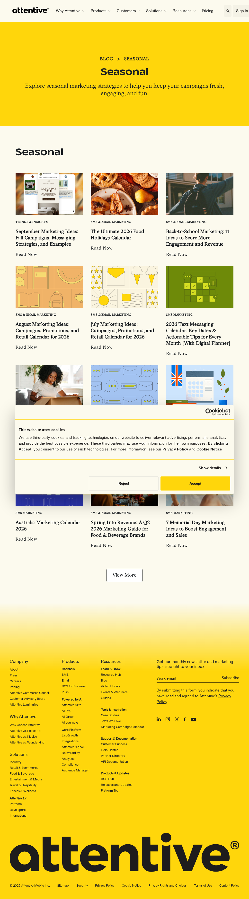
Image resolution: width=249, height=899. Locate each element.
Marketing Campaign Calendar (122, 727)
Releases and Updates (116, 785)
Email (66, 680)
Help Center (109, 750)
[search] (227, 11)
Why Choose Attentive (25, 725)
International (18, 815)
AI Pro (66, 711)
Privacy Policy (175, 449)
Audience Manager (75, 770)
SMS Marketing (179, 314)
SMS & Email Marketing (111, 222)
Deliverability (71, 753)
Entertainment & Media (26, 779)
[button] (70, 11)
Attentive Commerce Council (30, 693)
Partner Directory (113, 756)
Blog (104, 680)
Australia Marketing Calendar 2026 (48, 525)
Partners (16, 804)
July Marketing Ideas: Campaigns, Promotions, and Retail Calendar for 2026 (122, 330)
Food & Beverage (22, 773)
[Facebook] (185, 720)
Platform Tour (110, 790)
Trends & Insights (32, 222)
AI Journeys (70, 722)
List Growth (70, 735)
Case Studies (110, 715)
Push (65, 692)
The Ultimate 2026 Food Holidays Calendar (117, 234)
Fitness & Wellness (23, 791)
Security (82, 885)
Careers (15, 681)
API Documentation (114, 761)
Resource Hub (111, 674)
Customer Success (114, 744)
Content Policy (229, 885)
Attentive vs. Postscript (25, 731)
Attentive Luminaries (24, 704)
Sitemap (63, 885)
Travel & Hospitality (23, 785)
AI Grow (67, 716)
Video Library (110, 686)
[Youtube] (193, 720)
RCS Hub (107, 779)
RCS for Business (74, 686)
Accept (195, 483)
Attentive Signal (73, 747)
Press (14, 675)
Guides (106, 698)
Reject (123, 483)
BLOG (106, 59)
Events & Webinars (114, 692)
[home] (30, 11)
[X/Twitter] (177, 720)
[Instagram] (168, 720)
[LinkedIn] (159, 720)
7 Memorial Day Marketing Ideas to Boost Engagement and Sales (196, 529)
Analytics (68, 759)
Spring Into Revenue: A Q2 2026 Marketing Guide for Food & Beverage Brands (120, 529)
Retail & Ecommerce (24, 767)
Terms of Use (203, 885)
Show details (210, 468)
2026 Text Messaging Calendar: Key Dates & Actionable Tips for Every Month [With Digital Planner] (198, 334)
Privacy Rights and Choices (168, 885)
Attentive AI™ (71, 705)
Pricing (207, 11)
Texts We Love (111, 721)
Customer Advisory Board (27, 698)
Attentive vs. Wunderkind (27, 742)
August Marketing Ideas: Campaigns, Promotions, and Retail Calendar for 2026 (47, 330)
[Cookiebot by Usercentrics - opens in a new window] (209, 412)
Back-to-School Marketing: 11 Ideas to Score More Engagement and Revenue (198, 238)
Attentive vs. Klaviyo (23, 736)
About (14, 669)
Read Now (26, 255)
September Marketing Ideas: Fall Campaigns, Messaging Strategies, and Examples (47, 238)
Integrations (70, 741)
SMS (65, 674)
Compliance (70, 764)
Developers (18, 810)
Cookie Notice (209, 449)
